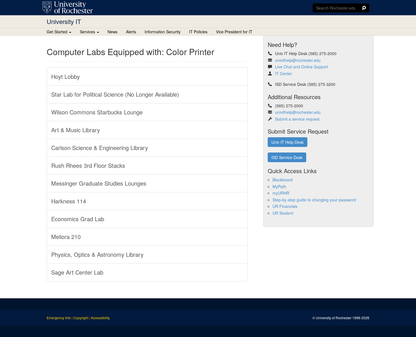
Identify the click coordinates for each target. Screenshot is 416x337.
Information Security (163, 31)
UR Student (283, 213)
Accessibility (100, 317)
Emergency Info (59, 317)
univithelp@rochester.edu (298, 60)
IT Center (283, 73)
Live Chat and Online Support (301, 66)
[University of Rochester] (67, 7)
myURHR (281, 193)
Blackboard (283, 179)
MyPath (279, 186)
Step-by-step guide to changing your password (314, 200)
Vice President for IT (234, 31)
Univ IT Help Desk (287, 142)
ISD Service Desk (287, 157)
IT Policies (198, 31)
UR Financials (285, 206)
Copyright (80, 317)
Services (88, 31)
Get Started (57, 31)
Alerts (131, 31)
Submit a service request (297, 119)
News (112, 31)
